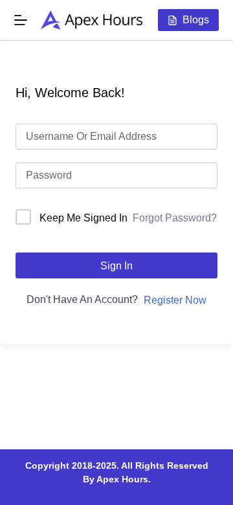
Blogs (196, 19)
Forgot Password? (175, 217)
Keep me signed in (83, 217)
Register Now (175, 300)
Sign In (116, 265)
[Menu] (20, 20)
